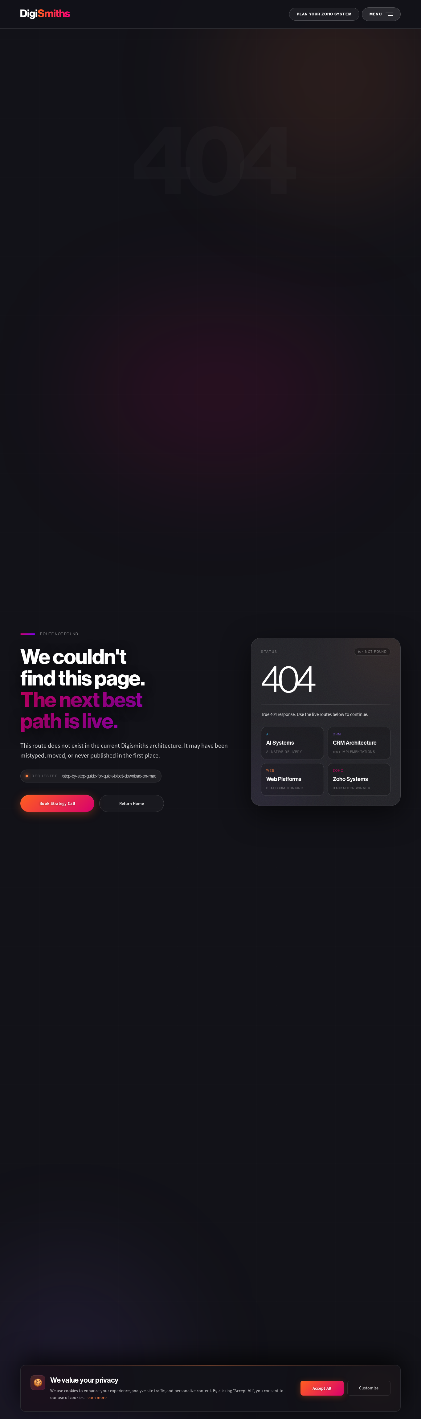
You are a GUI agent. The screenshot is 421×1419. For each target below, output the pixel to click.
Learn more (96, 1397)
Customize (368, 1388)
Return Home (131, 803)
